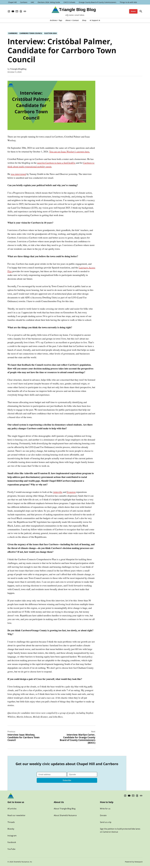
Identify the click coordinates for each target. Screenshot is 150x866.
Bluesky (11, 829)
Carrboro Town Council (31, 33)
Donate (133, 11)
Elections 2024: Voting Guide (49, 2)
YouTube (11, 849)
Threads (11, 822)
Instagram (12, 835)
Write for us (105, 808)
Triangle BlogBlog (18, 69)
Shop (84, 20)
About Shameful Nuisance (65, 815)
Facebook (12, 842)
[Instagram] (9, 11)
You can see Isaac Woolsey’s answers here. (69, 151)
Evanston (71, 492)
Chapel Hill (12, 2)
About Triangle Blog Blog (64, 808)
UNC (32, 2)
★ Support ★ (95, 20)
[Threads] (20, 11)
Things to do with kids (128, 2)
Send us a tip (105, 822)
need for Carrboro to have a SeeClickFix (56, 162)
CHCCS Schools (69, 2)
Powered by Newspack (133, 862)
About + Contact (72, 20)
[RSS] (24, 11)
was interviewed (18, 174)
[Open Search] (140, 11)
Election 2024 (50, 33)
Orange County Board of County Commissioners (97, 2)
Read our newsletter (16, 815)
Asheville (57, 492)
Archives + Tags (56, 20)
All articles (12, 808)
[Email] (16, 11)
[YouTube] (12, 11)
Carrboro (23, 2)
